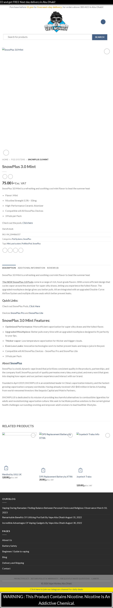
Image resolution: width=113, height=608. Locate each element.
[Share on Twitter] (15, 250)
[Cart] (109, 22)
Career (95, 578)
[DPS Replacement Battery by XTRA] (56, 452)
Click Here (34, 306)
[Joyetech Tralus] (94, 452)
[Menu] (4, 21)
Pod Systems (18, 159)
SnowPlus (27, 239)
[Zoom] (6, 153)
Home (5, 159)
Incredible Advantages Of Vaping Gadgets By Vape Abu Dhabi (33, 522)
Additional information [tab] (31, 268)
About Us (7, 540)
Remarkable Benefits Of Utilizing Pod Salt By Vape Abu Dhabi (33, 517)
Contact (6, 568)
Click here (28, 222)
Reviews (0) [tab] (52, 268)
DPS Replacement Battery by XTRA (56, 476)
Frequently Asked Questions (75, 578)
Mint (9, 243)
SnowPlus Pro (18, 312)
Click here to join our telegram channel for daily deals (56, 589)
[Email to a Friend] (20, 250)
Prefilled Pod (27, 243)
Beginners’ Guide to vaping (15, 551)
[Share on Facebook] (10, 250)
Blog (4, 557)
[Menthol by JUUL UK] (19, 451)
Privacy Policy (21, 578)
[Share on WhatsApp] (5, 250)
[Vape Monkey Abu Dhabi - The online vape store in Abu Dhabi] (56, 21)
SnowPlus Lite (36, 312)
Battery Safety (9, 545)
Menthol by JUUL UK (11, 474)
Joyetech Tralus (84, 476)
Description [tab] (9, 268)
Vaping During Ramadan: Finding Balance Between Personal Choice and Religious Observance (49, 507)
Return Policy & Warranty (44, 578)
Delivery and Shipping (13, 562)
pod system (16, 243)
